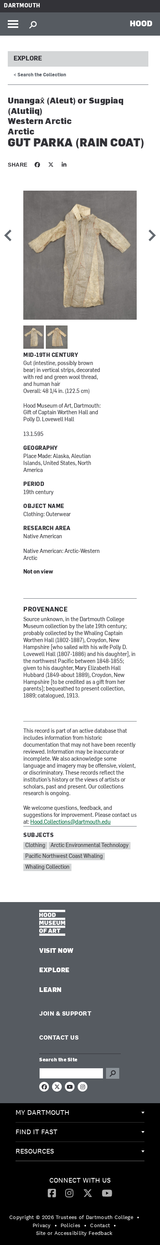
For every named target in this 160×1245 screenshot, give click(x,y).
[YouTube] (107, 1192)
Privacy (42, 1225)
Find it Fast (36, 1131)
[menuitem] (80, 1113)
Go (112, 1073)
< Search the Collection (40, 75)
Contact (100, 1225)
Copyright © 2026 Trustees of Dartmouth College (71, 1217)
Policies (70, 1225)
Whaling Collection (47, 867)
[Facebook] (52, 1192)
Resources (35, 1151)
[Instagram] (69, 1192)
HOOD (141, 23)
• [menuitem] (138, 1217)
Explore (28, 59)
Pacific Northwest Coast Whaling (64, 856)
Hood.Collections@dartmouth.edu (70, 822)
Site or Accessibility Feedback (74, 1233)
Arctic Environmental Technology (89, 846)
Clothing (35, 846)
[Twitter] (87, 1192)
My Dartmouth (43, 1112)
